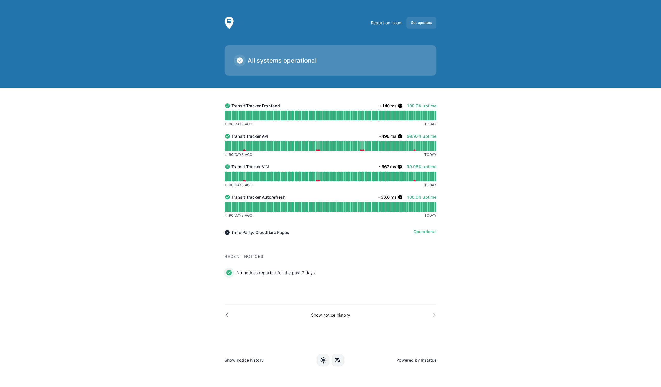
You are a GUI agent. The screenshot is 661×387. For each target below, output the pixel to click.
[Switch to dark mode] (323, 360)
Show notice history (244, 360)
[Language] (338, 360)
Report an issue (386, 22)
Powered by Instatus (416, 360)
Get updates (421, 22)
